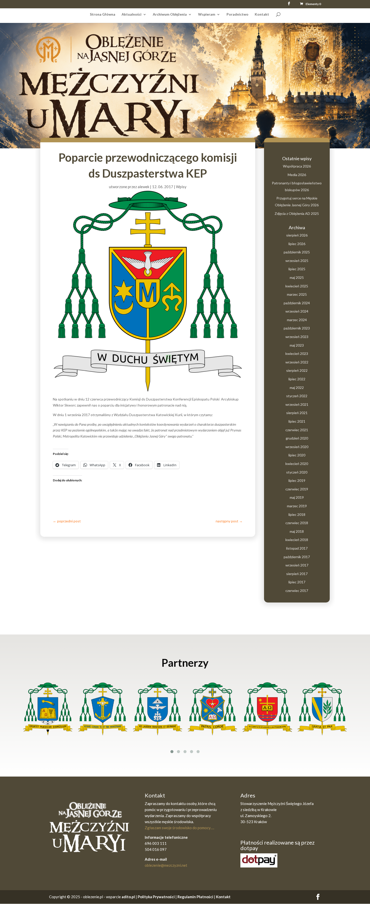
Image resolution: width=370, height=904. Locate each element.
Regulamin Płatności (195, 896)
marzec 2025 (297, 294)
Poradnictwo (237, 14)
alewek (143, 186)
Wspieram (206, 14)
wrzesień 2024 (296, 311)
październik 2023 (297, 328)
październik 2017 (297, 557)
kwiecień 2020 (296, 463)
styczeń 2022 (296, 396)
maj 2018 (297, 531)
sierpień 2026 (297, 235)
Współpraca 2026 (297, 166)
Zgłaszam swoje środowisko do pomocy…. (179, 827)
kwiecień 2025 (296, 286)
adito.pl (128, 896)
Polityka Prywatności (156, 896)
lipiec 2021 (296, 421)
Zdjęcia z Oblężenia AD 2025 (297, 213)
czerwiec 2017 (296, 590)
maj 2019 (297, 497)
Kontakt (262, 14)
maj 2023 (297, 345)
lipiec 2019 (296, 480)
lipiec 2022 (296, 379)
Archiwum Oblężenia (170, 14)
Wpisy (181, 186)
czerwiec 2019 (296, 489)
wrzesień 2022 (296, 362)
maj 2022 (297, 387)
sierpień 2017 (297, 574)
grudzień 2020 (297, 438)
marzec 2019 (297, 506)
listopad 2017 (297, 548)
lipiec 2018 (296, 514)
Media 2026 (297, 175)
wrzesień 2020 (296, 447)
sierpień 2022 (297, 370)
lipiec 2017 (296, 582)
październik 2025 (297, 252)
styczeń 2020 (296, 472)
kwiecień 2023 (296, 353)
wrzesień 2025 (296, 260)
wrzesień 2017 (296, 565)
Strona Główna (102, 14)
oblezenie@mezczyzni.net (166, 865)
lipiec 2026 (296, 244)
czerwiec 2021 (296, 430)
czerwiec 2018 (296, 523)
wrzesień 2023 (296, 336)
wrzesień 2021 (296, 404)
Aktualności (131, 14)
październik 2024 (297, 303)
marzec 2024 (297, 320)
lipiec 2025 (296, 269)
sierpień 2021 (297, 413)
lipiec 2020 (296, 455)
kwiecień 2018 (296, 540)
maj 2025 (297, 277)
